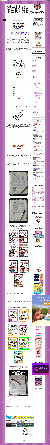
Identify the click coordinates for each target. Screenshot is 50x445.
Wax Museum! (38, 174)
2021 (34, 64)
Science (37, 202)
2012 (34, 75)
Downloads (20, 398)
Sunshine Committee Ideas (40, 134)
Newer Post (9, 407)
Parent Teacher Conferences (38, 98)
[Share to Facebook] (17, 396)
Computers (40, 192)
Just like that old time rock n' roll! (38, 83)
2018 (34, 67)
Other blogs (41, 200)
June (34, 107)
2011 (34, 76)
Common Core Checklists (37, 190)
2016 (34, 70)
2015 (34, 71)
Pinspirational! (36, 82)
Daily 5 (37, 193)
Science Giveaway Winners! (37, 102)
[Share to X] (16, 396)
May (34, 108)
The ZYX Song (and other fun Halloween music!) (38, 96)
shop (41, 15)
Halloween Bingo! (36, 92)
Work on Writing (38, 163)
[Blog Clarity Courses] (38, 294)
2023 (34, 61)
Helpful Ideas (42, 196)
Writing (38, 208)
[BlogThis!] (15, 396)
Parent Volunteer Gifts (35, 201)
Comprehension (15, 398)
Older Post (27, 407)
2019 (34, 66)
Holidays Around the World (41, 197)
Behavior (42, 187)
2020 (34, 65)
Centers (39, 188)
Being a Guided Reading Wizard (38, 101)
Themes (33, 207)
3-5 (6, 295)
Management (34, 199)
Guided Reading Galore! (39, 123)
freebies (35, 15)
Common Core (10, 398)
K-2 (6, 294)
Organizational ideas (35, 200)
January (35, 113)
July (34, 106)
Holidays (34, 197)
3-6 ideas (33, 186)
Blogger (27, 440)
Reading (33, 202)
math (21, 15)
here (14, 46)
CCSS (11, 40)
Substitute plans (39, 203)
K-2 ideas (35, 198)
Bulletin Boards (34, 188)
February (35, 112)
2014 (34, 72)
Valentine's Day (38, 207)
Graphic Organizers (34, 195)
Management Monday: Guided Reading (39, 158)
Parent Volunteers (41, 201)
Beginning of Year (36, 187)
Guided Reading (41, 195)
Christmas (42, 188)
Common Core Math (41, 191)
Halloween (33, 196)
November (35, 78)
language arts (28, 15)
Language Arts (41, 198)
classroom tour (42, 208)
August (35, 105)
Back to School (42, 186)
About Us (15, 15)
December (35, 77)
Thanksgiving (42, 206)
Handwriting (38, 196)
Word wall (34, 208)
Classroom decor (36, 189)
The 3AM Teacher (28, 437)
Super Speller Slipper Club (37, 97)
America (37, 186)
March (35, 111)
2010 (34, 115)
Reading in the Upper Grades (38, 88)
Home (9, 15)
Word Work (43, 207)
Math (41, 199)
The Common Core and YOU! (38, 89)
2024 (34, 60)
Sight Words (41, 202)
